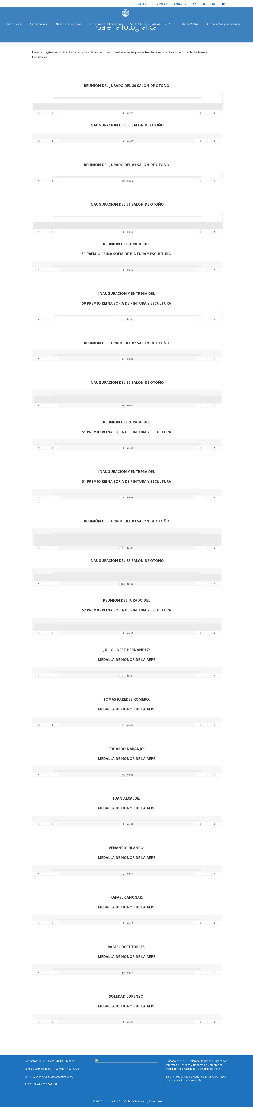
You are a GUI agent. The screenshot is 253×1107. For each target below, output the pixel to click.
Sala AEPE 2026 (161, 24)
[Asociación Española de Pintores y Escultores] (126, 13)
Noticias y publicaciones (105, 24)
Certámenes (38, 24)
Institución (14, 24)
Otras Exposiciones (68, 24)
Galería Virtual (189, 24)
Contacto (162, 3)
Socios (142, 3)
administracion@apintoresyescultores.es (49, 1076)
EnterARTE (180, 3)
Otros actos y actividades (224, 24)
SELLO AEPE (138, 24)
